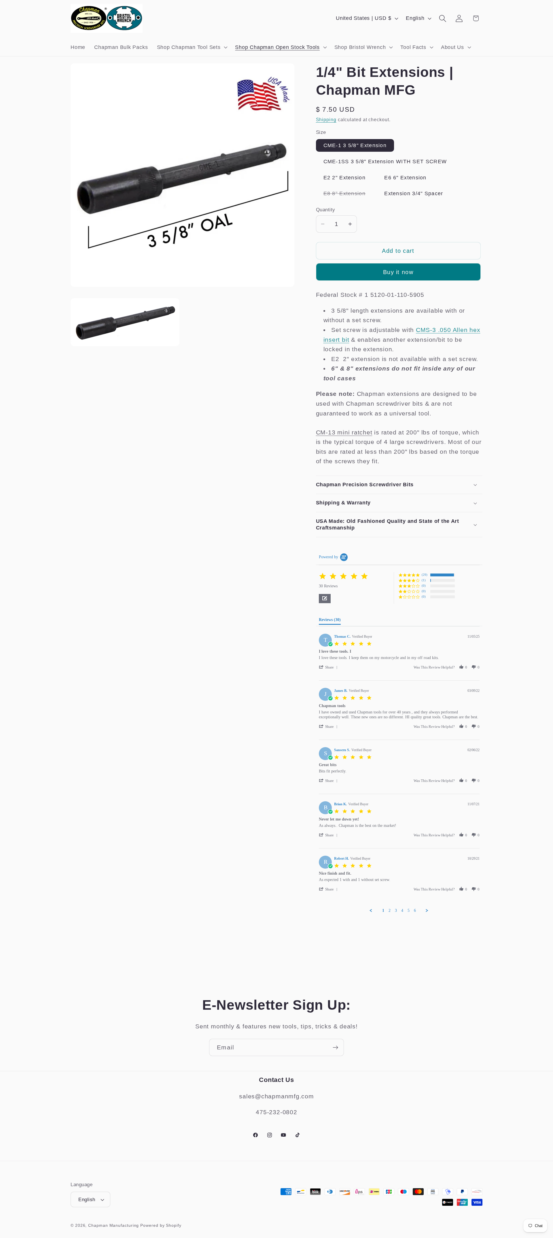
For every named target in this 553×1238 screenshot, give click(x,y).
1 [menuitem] (383, 910)
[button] (191, 47)
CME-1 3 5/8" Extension (355, 145)
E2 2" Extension (344, 178)
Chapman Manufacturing (113, 1225)
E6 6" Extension (405, 178)
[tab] (330, 621)
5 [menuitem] (409, 910)
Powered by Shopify (160, 1225)
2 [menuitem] (390, 910)
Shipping (326, 119)
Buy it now (398, 272)
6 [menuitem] (415, 910)
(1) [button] (424, 580)
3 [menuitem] (396, 910)
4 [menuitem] (402, 910)
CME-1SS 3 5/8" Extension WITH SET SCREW (385, 161)
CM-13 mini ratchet (344, 432)
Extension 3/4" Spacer (413, 193)
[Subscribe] (335, 1047)
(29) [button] (424, 574)
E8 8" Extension (348, 195)
